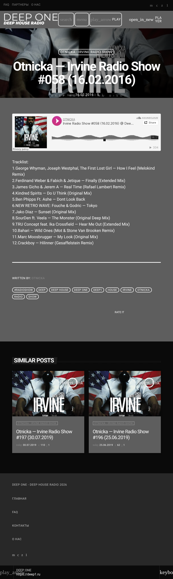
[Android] (167, 6)
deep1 (97, 290)
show (32, 296)
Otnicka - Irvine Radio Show (86, 52)
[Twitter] (162, 6)
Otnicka (143, 290)
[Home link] (31, 19)
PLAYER (145, 19)
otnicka (38, 278)
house (112, 290)
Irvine (127, 290)
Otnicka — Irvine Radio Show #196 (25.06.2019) (121, 434)
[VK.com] (157, 6)
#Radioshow (23, 290)
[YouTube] (151, 6)
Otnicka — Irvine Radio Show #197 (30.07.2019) (44, 434)
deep (42, 290)
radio (18, 296)
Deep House (59, 290)
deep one (81, 290)
